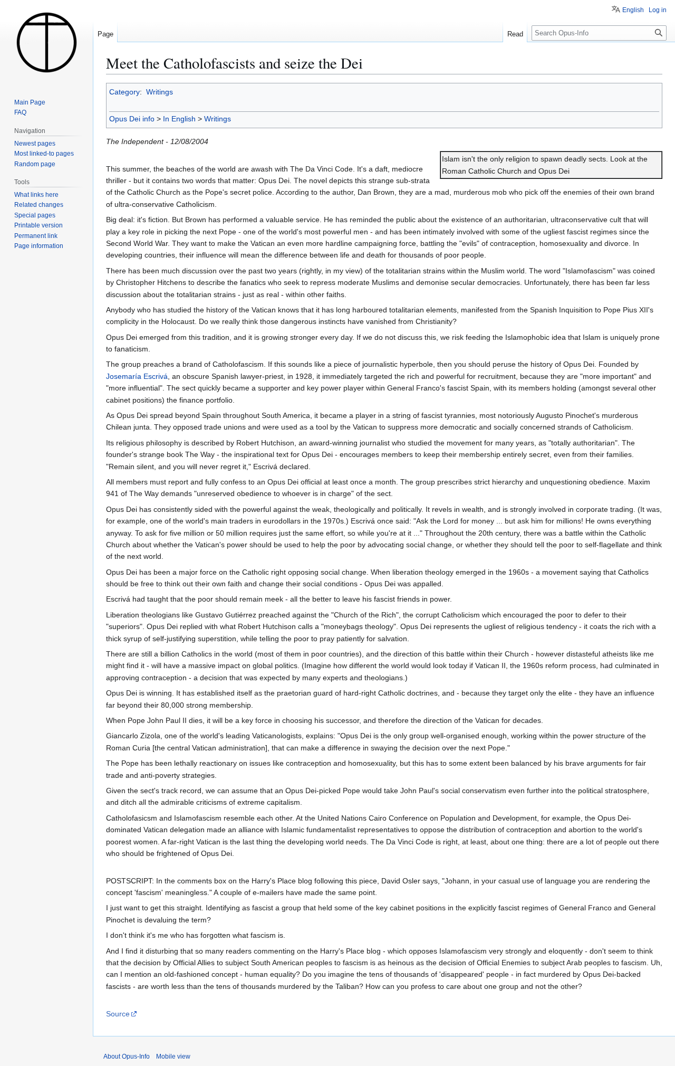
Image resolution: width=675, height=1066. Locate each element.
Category (124, 92)
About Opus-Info (126, 1056)
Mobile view (173, 1056)
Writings (159, 92)
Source (118, 1014)
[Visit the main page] (46, 42)
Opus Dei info (132, 119)
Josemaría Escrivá (137, 376)
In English (179, 119)
